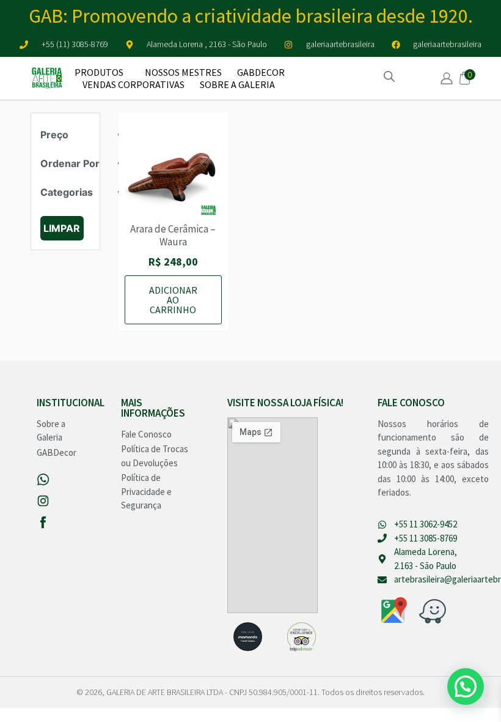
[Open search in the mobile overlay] (389, 76)
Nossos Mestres (183, 72)
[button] (465, 686)
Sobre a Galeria (237, 84)
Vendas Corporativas (133, 84)
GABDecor (261, 72)
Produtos (99, 72)
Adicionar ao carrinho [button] (173, 300)
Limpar (61, 228)
